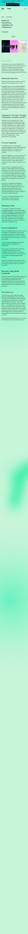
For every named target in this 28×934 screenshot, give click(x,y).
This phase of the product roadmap (17, 212)
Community (9, 17)
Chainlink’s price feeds (16, 242)
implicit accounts (6, 157)
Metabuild (4, 86)
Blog (3, 17)
